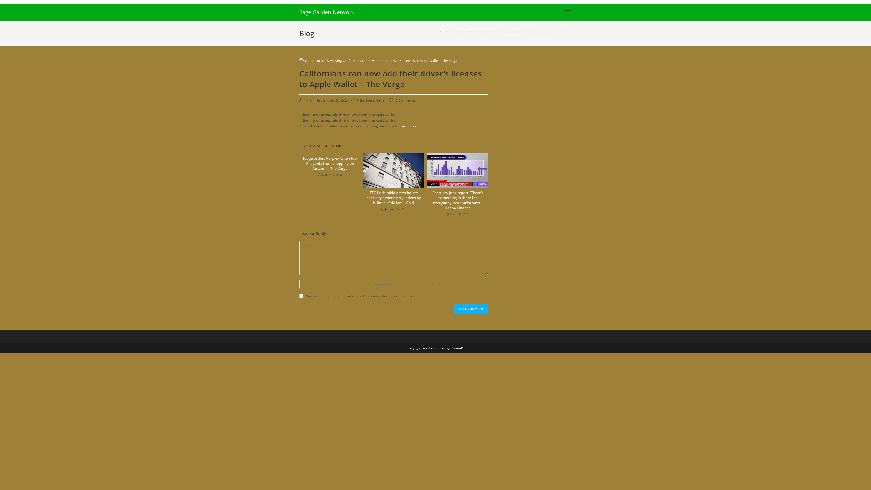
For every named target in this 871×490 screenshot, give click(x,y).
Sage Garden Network (327, 12)
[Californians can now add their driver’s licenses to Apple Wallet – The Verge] (378, 60)
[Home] (437, 32)
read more (408, 126)
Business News (372, 100)
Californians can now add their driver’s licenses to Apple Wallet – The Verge (554, 32)
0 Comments (406, 100)
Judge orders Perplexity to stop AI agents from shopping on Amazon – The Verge (330, 163)
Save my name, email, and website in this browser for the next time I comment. (366, 296)
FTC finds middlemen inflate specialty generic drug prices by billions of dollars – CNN (394, 198)
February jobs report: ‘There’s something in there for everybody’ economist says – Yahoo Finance (457, 200)
